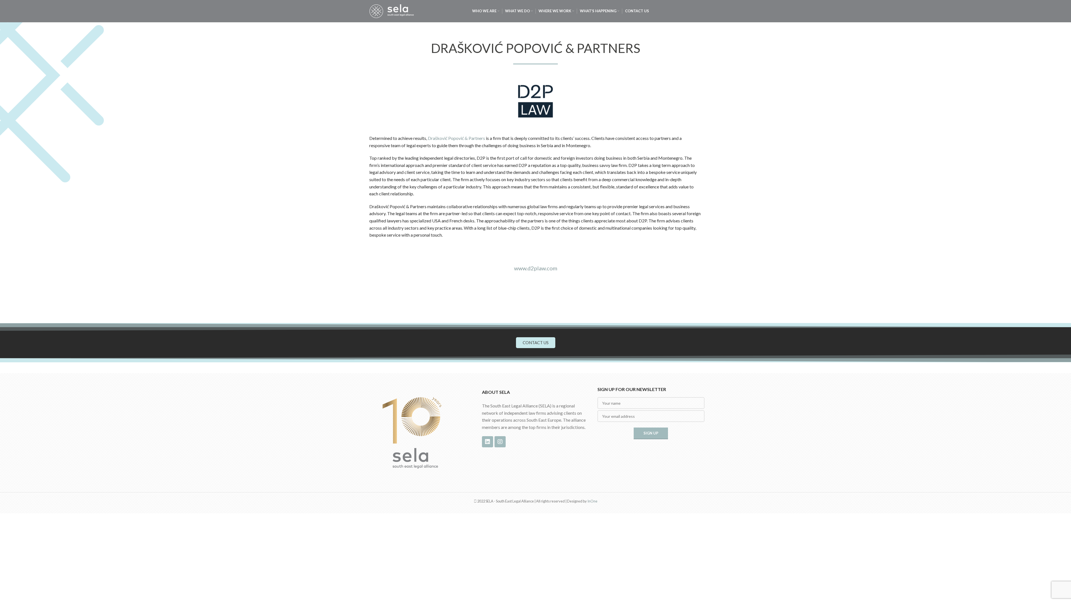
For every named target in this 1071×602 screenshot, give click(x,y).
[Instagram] (500, 441)
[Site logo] (391, 10)
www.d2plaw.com (535, 268)
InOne (592, 501)
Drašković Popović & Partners (456, 138)
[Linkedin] (487, 441)
